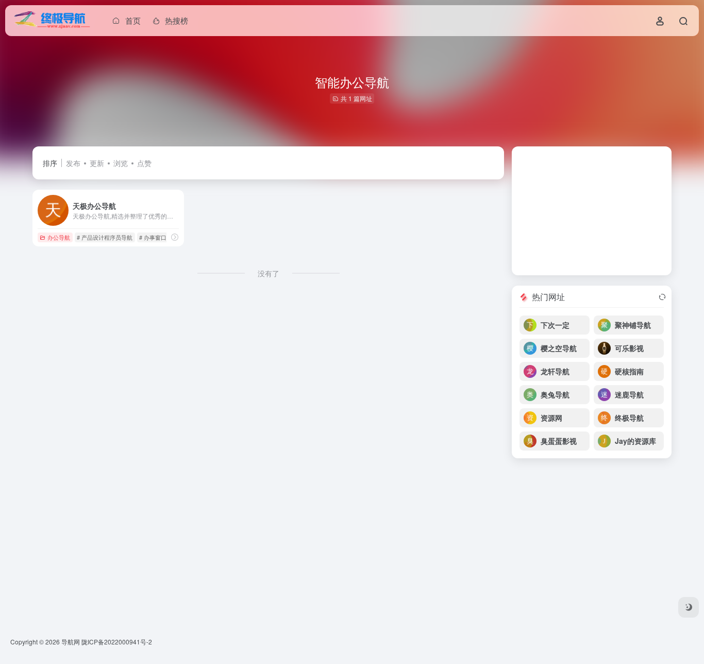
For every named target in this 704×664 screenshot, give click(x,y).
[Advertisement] (592, 210)
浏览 (120, 163)
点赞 (144, 163)
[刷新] (662, 297)
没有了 (268, 273)
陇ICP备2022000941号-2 (116, 641)
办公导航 (58, 237)
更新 (97, 163)
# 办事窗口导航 (158, 237)
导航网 (70, 641)
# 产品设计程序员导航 (104, 237)
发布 (73, 163)
